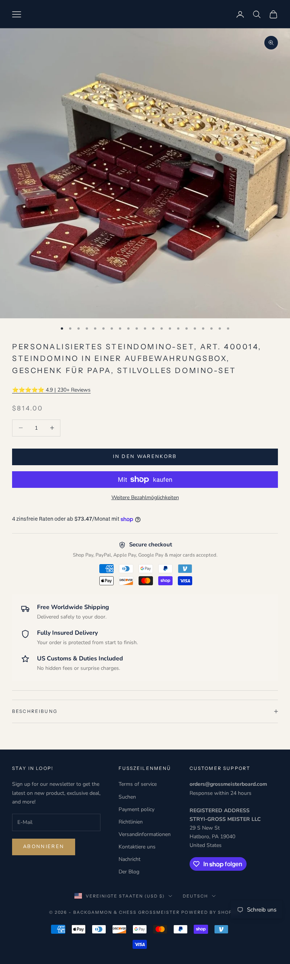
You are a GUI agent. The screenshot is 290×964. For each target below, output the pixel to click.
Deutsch (195, 896)
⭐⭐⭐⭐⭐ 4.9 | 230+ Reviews (51, 389)
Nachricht (129, 859)
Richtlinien (131, 821)
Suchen (127, 797)
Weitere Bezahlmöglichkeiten (145, 497)
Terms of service (138, 784)
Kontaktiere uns (137, 846)
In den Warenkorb (145, 456)
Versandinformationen (145, 834)
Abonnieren (43, 846)
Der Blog (129, 871)
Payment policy (136, 809)
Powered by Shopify (211, 912)
